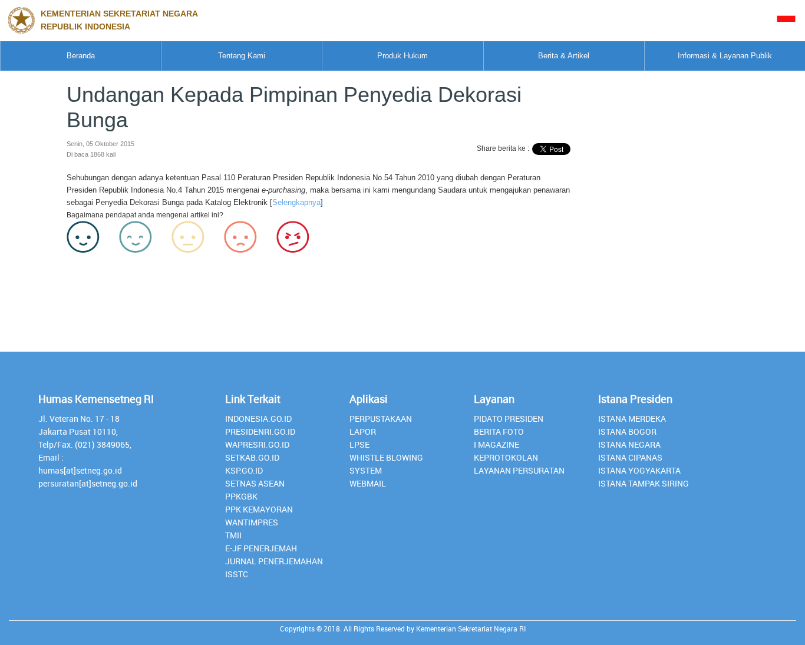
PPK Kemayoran (259, 509)
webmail (367, 483)
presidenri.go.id (260, 431)
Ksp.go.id (244, 470)
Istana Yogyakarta (639, 470)
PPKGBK (241, 496)
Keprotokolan (506, 457)
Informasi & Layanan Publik (725, 55)
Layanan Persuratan (519, 470)
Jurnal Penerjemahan (274, 561)
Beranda (81, 55)
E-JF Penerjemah (261, 548)
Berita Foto (499, 431)
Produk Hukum (402, 55)
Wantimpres (251, 522)
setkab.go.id (252, 457)
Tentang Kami (241, 55)
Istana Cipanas (630, 457)
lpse (359, 444)
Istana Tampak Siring (643, 483)
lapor (362, 431)
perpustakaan (380, 418)
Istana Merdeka (632, 418)
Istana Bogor (627, 431)
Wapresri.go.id (257, 444)
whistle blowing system (386, 464)
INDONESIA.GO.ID (258, 418)
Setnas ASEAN (255, 483)
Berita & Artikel (563, 55)
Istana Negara (629, 444)
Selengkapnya (296, 202)
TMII (233, 535)
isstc (236, 574)
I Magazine (496, 444)
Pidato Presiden (508, 418)
